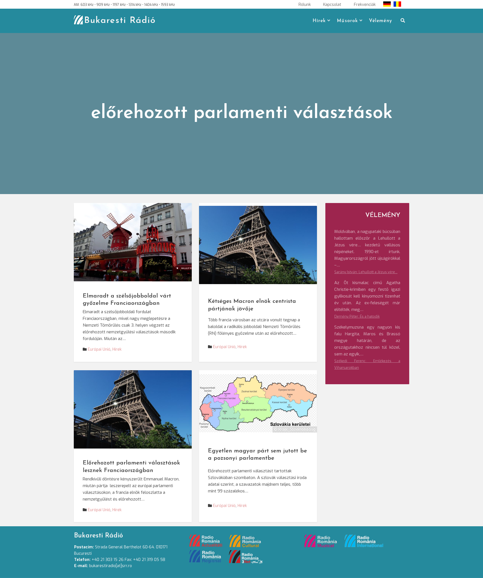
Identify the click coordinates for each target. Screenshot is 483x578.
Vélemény (380, 20)
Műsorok (347, 20)
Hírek (319, 20)
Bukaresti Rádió (120, 20)
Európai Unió (99, 349)
